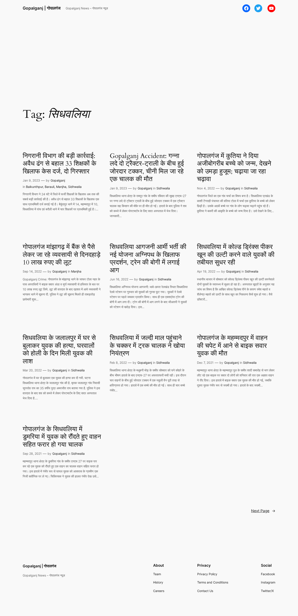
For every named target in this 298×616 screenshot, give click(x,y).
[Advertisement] (149, 51)
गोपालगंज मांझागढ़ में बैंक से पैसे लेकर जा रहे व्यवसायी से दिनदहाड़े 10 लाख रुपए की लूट (61, 255)
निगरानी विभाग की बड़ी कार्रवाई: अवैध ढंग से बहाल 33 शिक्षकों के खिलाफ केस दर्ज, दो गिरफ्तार (59, 164)
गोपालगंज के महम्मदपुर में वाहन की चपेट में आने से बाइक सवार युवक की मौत (232, 346)
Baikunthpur (34, 187)
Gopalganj (58, 180)
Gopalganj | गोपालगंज (41, 8)
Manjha (61, 187)
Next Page (263, 511)
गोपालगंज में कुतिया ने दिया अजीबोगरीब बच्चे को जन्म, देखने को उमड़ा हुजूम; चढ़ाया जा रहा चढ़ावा (234, 167)
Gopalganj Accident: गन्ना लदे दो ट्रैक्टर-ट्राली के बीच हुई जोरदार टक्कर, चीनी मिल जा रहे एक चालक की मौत (147, 167)
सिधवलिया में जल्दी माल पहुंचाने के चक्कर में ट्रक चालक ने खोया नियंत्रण (147, 346)
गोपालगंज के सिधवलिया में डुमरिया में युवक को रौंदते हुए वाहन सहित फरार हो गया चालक (62, 437)
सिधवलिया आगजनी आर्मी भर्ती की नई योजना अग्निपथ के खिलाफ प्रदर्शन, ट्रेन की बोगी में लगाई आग (148, 258)
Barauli (49, 187)
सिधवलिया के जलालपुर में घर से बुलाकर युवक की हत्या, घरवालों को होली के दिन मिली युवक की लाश (59, 349)
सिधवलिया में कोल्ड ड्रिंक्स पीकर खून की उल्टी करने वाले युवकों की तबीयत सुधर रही (235, 255)
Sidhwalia (75, 187)
